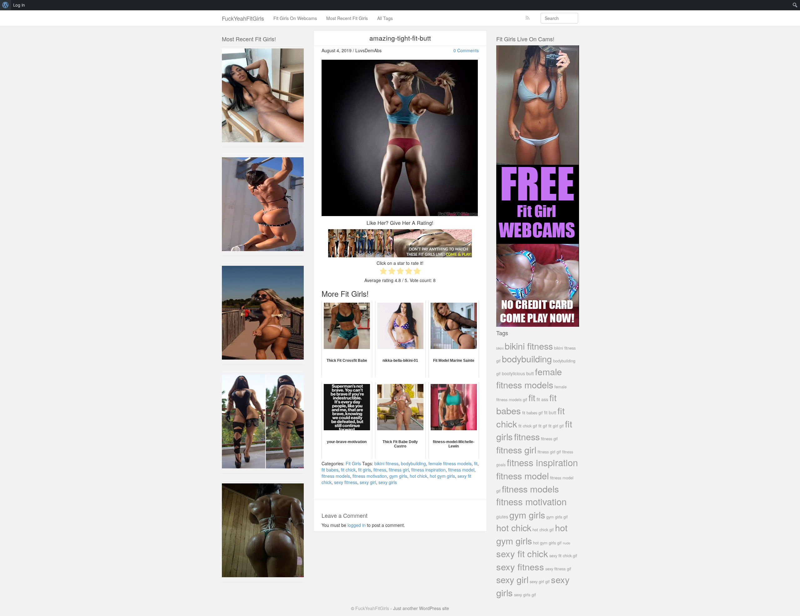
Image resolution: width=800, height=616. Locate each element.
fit (476, 463)
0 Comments (466, 50)
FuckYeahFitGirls (243, 18)
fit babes (330, 470)
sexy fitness (345, 482)
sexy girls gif (525, 595)
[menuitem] (5, 5)
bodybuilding (413, 463)
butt (530, 373)
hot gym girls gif (547, 543)
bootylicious (513, 373)
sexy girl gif (540, 581)
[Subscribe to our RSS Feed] (528, 18)
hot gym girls (442, 476)
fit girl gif (556, 426)
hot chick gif (543, 530)
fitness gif (549, 439)
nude (566, 543)
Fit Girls (353, 463)
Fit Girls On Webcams (295, 18)
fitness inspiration (428, 470)
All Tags (385, 18)
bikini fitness (386, 463)
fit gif (542, 426)
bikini (499, 348)
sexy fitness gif (558, 569)
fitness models (336, 476)
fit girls (364, 470)
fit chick (348, 470)
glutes (502, 516)
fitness (379, 470)
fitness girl (399, 470)
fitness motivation (369, 476)
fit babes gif (532, 413)
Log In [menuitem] (19, 5)
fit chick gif (527, 426)
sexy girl (368, 482)
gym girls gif (557, 517)
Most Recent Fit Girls (347, 18)
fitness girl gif (549, 452)
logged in (357, 525)
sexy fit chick (522, 553)
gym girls (398, 476)
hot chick (418, 476)
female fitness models (450, 463)
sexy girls (387, 482)
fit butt (550, 412)
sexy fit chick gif (563, 555)
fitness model (461, 470)
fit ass (542, 399)
